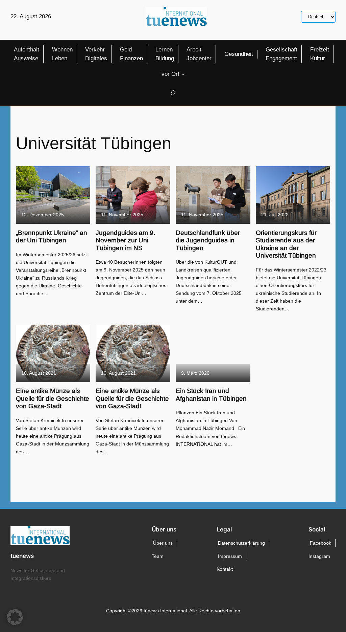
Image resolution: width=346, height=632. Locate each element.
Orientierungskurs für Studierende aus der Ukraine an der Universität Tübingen (286, 244)
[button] (15, 617)
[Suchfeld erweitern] (173, 93)
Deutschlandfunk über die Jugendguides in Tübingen (208, 240)
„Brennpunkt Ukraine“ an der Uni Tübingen (51, 236)
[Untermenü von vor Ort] (182, 74)
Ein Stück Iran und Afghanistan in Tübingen (211, 394)
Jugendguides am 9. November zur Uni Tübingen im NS (125, 240)
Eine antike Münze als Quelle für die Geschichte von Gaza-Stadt (52, 398)
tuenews (22, 555)
